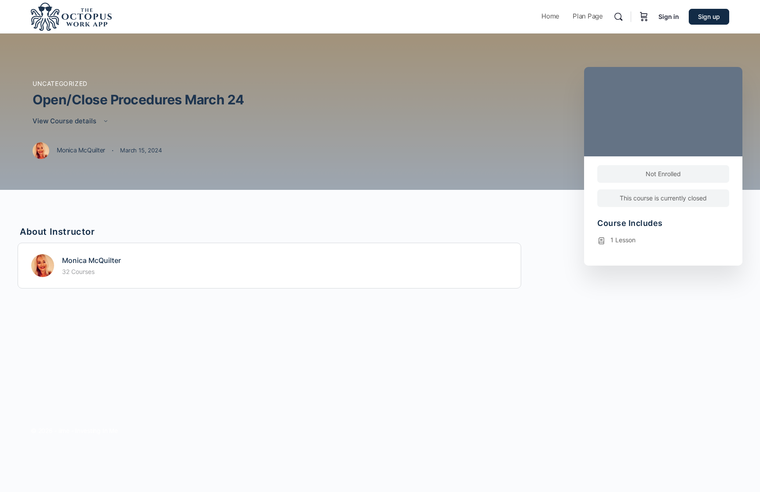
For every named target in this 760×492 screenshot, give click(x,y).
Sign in (668, 16)
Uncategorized (60, 83)
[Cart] (644, 16)
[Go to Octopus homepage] (71, 16)
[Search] (618, 16)
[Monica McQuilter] (42, 264)
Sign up (709, 16)
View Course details (65, 121)
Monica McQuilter (91, 260)
